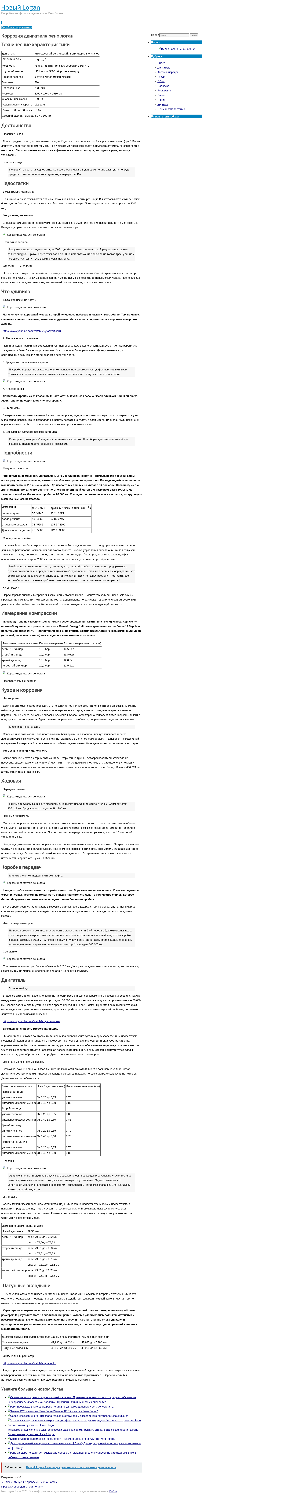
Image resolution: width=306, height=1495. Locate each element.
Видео (161, 63)
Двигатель (163, 67)
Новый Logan (20, 7)
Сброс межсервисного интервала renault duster (98, 1415)
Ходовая (162, 104)
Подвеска (163, 85)
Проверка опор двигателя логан (22, 1486)
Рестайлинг (164, 90)
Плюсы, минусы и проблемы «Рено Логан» (29, 1482)
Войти (113, 1491)
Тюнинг (161, 99)
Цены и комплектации (171, 109)
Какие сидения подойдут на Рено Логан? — (91, 1438)
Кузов (161, 76)
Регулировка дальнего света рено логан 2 (87, 1406)
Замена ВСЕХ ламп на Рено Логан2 (76, 1411)
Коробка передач (167, 72)
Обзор (161, 81)
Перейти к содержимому (16, 27)
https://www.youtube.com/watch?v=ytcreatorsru (31, 1021)
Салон (161, 95)
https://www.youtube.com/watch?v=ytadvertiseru (32, 331)
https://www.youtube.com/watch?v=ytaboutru (29, 1363)
